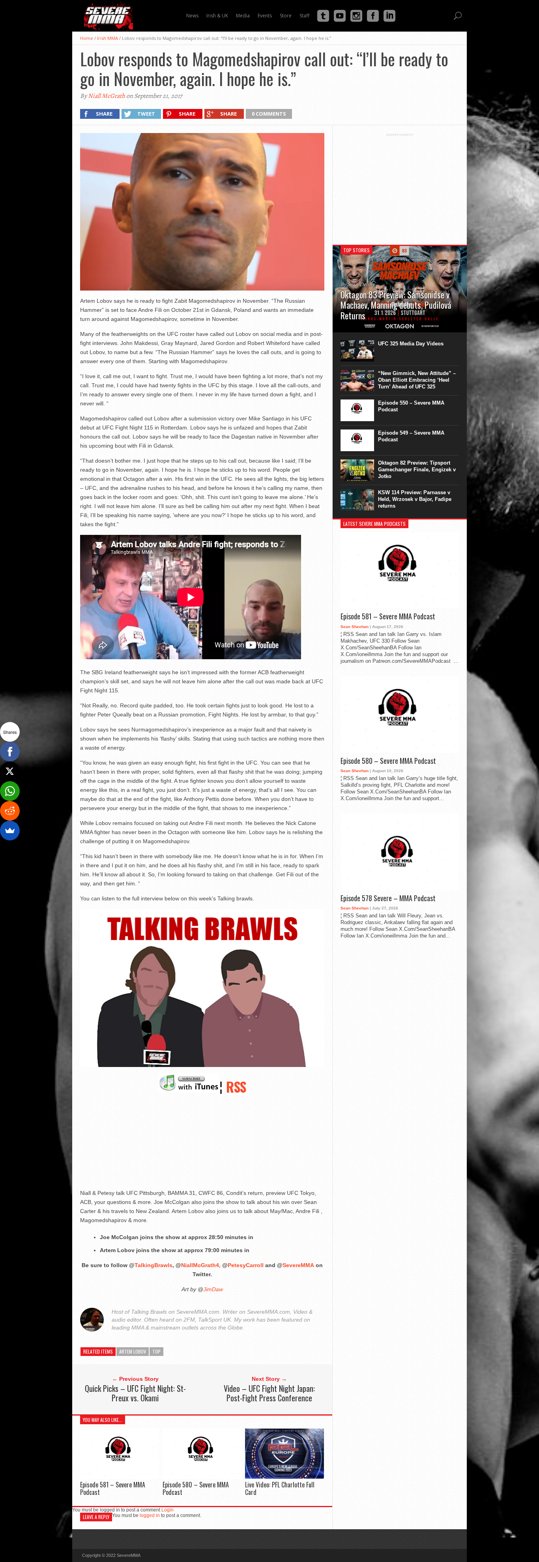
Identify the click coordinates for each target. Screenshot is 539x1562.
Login (167, 1510)
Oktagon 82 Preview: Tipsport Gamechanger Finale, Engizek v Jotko (417, 469)
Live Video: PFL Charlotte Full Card (279, 1488)
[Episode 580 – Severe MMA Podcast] (202, 1477)
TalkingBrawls (153, 1265)
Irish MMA (107, 38)
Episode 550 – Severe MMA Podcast (411, 406)
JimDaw (213, 1289)
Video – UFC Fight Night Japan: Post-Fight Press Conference (269, 1393)
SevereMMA (298, 1265)
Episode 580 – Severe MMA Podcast (196, 1488)
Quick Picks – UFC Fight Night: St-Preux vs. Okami (135, 1393)
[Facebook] (10, 751)
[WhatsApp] (10, 791)
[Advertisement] (400, 186)
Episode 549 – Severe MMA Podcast (411, 436)
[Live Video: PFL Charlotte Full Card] (284, 1477)
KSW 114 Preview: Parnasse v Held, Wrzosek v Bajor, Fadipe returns (414, 499)
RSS (236, 1086)
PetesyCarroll (246, 1265)
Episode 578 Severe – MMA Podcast (388, 898)
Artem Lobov (132, 1351)
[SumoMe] (10, 830)
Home (86, 38)
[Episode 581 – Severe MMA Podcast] (119, 1477)
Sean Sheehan (355, 626)
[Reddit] (10, 811)
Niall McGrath (106, 96)
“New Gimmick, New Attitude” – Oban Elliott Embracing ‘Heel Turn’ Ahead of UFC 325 (417, 380)
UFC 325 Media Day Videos (411, 344)
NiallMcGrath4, (201, 1265)
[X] (10, 771)
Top (156, 1351)
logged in (150, 1515)
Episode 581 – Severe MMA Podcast (112, 1488)
